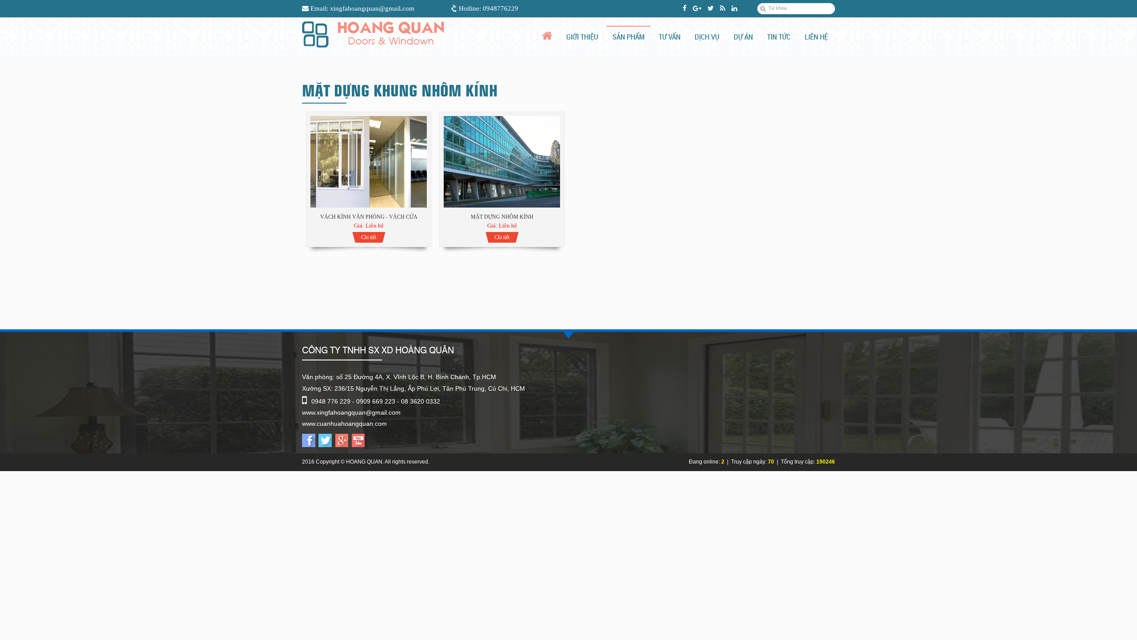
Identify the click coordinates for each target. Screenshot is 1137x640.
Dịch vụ (707, 37)
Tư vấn (669, 37)
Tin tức (779, 37)
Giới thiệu (582, 37)
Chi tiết (368, 237)
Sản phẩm (628, 37)
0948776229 (500, 8)
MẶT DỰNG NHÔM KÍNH (502, 217)
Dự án (743, 37)
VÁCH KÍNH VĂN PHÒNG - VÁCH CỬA (368, 217)
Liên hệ (816, 37)
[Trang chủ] (550, 36)
